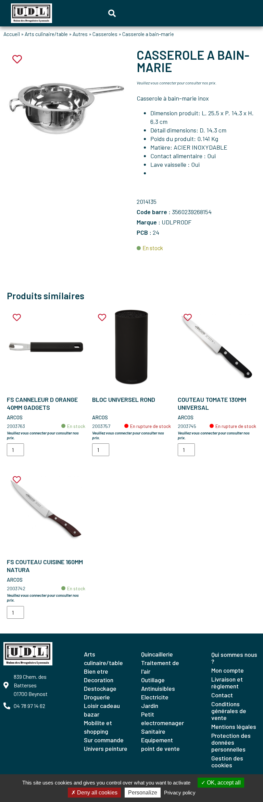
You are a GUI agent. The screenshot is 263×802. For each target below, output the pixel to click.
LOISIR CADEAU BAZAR (102, 710)
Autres (80, 34)
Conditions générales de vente (228, 710)
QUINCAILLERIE (157, 654)
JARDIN (149, 705)
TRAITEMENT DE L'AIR (160, 667)
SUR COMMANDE (104, 740)
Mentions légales (233, 726)
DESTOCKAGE (100, 688)
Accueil (11, 34)
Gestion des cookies (227, 761)
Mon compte (227, 670)
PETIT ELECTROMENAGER (162, 718)
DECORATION (98, 680)
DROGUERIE (97, 697)
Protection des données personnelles (231, 742)
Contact (222, 695)
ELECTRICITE (154, 697)
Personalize (142, 792)
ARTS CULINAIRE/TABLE (103, 658)
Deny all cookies (96, 792)
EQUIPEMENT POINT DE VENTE (160, 744)
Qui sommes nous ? (234, 658)
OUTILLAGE (153, 680)
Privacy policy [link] (180, 792)
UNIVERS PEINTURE (105, 748)
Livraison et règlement (227, 682)
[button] (112, 13)
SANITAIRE (153, 731)
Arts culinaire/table (46, 34)
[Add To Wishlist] (17, 317)
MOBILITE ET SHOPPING (98, 727)
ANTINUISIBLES (158, 688)
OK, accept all (223, 783)
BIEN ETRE (96, 671)
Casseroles (104, 34)
